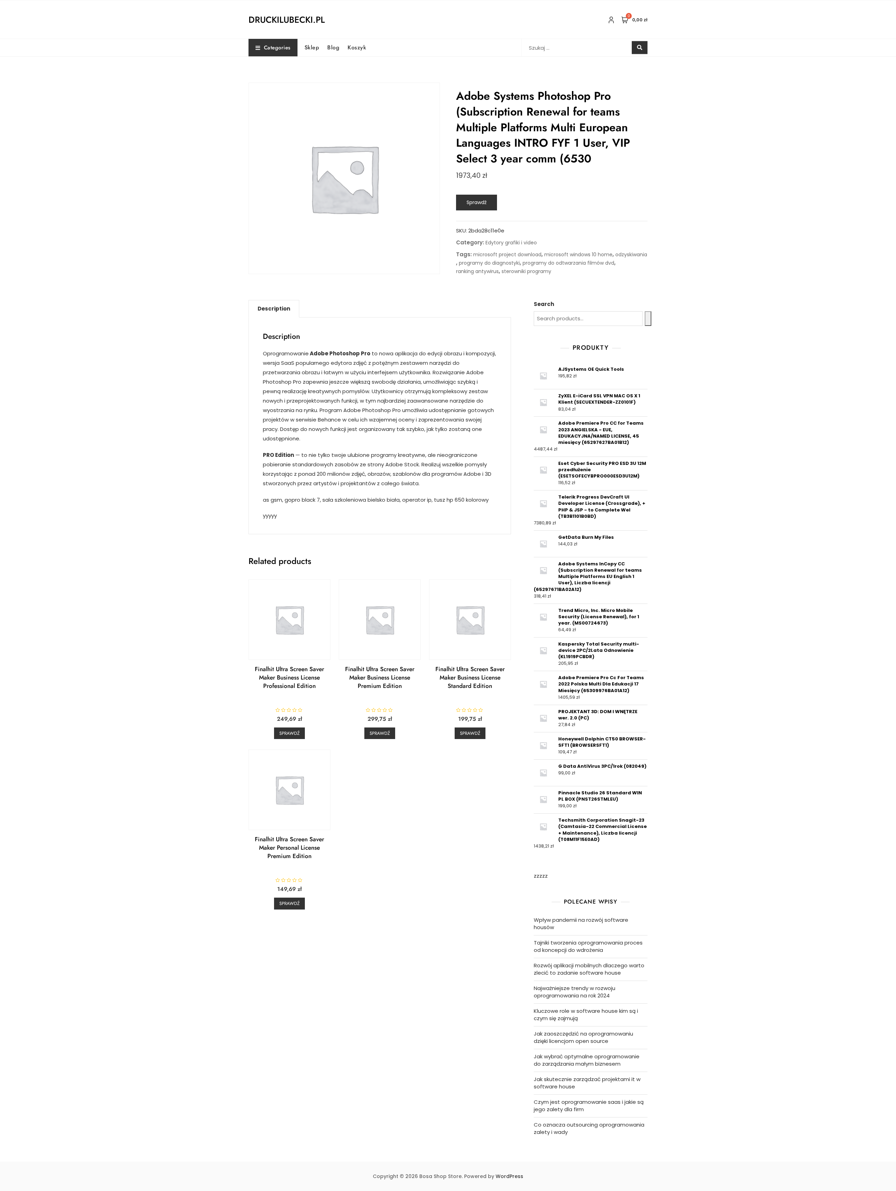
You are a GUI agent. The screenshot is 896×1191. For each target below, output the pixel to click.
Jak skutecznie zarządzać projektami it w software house (587, 1082)
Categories (277, 47)
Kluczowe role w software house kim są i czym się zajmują (586, 1014)
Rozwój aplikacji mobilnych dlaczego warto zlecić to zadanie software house (589, 969)
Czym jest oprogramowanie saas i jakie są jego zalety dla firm (589, 1105)
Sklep (311, 47)
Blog (333, 47)
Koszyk (357, 47)
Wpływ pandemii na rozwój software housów (581, 923)
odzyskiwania (631, 254)
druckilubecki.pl (286, 19)
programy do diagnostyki (489, 262)
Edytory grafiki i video (511, 242)
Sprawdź (476, 202)
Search (544, 304)
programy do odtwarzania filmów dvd (568, 262)
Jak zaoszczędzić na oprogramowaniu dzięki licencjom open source (583, 1037)
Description (274, 308)
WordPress (509, 1176)
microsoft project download (507, 254)
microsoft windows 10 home (578, 254)
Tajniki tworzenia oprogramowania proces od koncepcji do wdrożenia (588, 946)
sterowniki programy (526, 271)
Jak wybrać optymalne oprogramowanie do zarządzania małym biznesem (586, 1060)
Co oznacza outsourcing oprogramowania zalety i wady (589, 1128)
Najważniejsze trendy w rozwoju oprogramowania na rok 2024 (574, 991)
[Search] (648, 318)
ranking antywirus (477, 271)
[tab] (273, 309)
